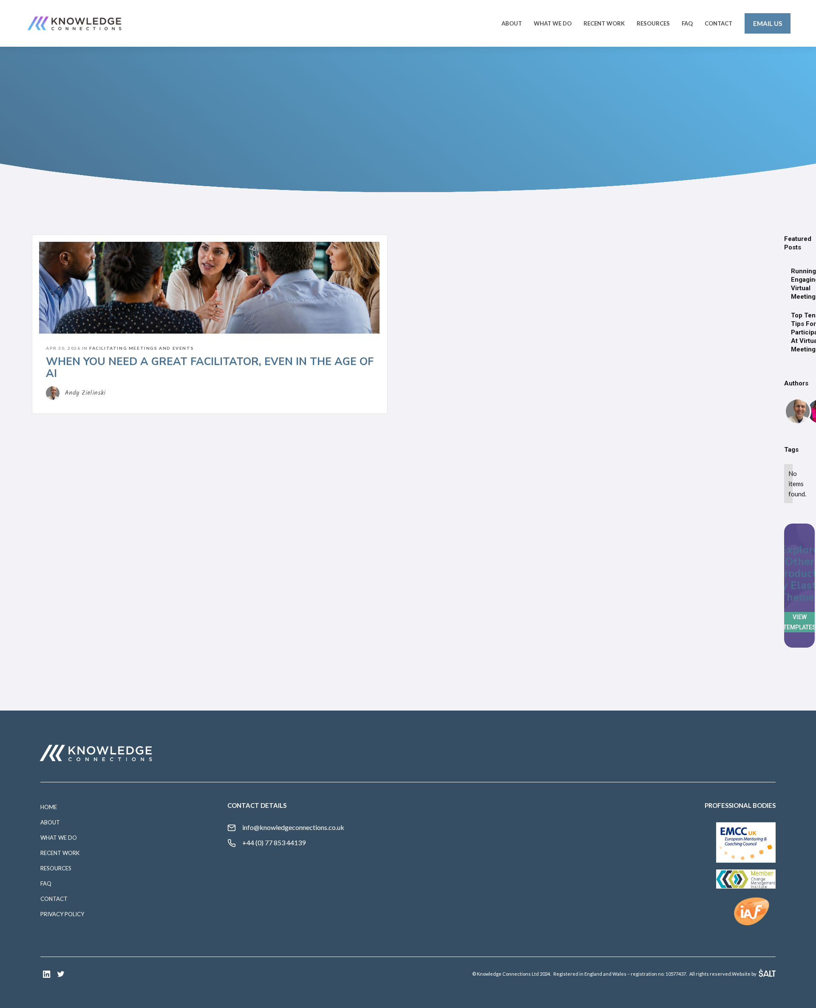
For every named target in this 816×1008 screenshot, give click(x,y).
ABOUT (512, 23)
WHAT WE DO (58, 837)
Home (48, 807)
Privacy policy (62, 914)
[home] (74, 23)
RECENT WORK (604, 23)
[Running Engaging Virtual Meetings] (784, 284)
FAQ (687, 23)
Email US (767, 23)
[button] (553, 23)
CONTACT (718, 23)
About (50, 822)
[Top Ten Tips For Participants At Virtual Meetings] (784, 332)
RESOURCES (653, 23)
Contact (54, 898)
